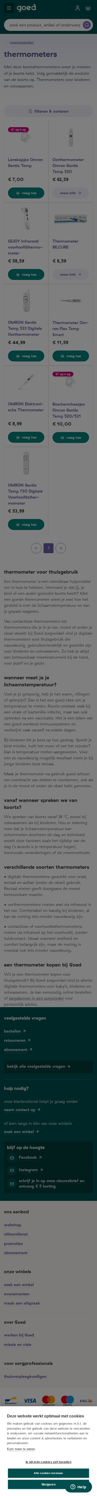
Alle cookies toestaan (48, 1473)
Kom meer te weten (21, 1449)
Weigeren (48, 1484)
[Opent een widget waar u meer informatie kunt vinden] (78, 1487)
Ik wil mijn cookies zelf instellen (48, 1462)
